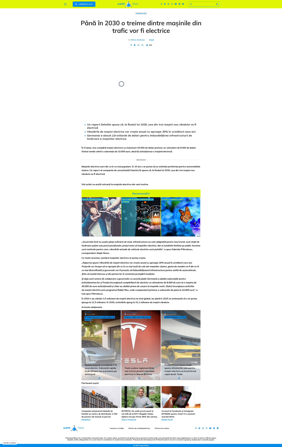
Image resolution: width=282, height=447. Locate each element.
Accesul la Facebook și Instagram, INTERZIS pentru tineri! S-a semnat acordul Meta (178, 414)
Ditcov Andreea (138, 40)
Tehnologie (141, 13)
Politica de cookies (162, 428)
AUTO (89, 312)
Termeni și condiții (117, 428)
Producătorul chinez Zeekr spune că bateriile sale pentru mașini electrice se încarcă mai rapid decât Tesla (180, 370)
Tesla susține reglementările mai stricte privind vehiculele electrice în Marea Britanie (139, 371)
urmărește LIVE (85, 4)
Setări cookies (9, 443)
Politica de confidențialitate (139, 428)
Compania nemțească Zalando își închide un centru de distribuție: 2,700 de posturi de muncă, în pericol (99, 414)
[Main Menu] (65, 4)
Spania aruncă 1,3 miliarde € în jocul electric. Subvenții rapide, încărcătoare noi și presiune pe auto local (101, 370)
